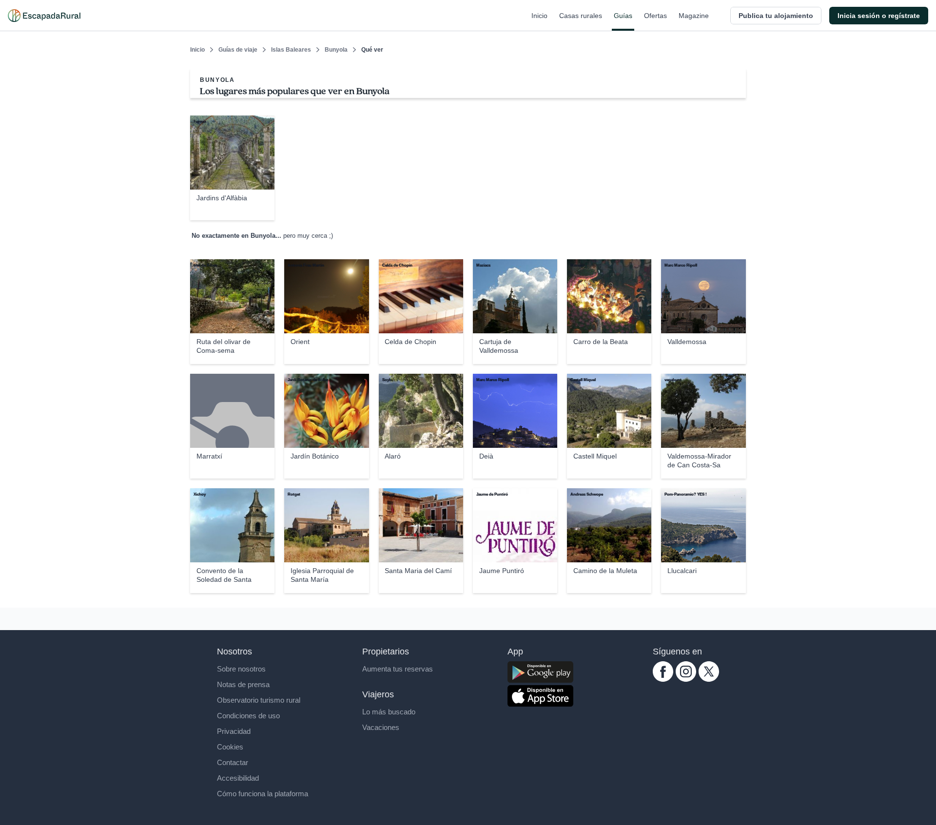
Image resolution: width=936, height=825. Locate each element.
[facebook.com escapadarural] (663, 679)
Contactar (232, 762)
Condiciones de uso (248, 715)
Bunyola (336, 49)
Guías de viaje (237, 49)
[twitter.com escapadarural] (709, 679)
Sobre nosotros (241, 669)
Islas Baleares (291, 49)
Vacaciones (380, 727)
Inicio (539, 15)
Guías (623, 15)
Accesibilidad (238, 778)
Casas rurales (580, 15)
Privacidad (234, 731)
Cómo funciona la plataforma (262, 793)
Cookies (230, 747)
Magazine (694, 15)
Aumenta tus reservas (397, 669)
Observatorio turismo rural (258, 700)
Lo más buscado (388, 712)
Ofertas (655, 15)
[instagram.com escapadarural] (686, 679)
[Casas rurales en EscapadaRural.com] (44, 15)
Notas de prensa (243, 684)
